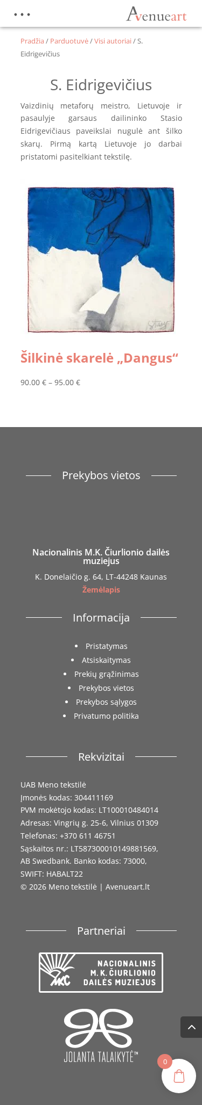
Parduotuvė (69, 41)
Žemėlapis (101, 589)
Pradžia (32, 41)
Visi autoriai (112, 41)
